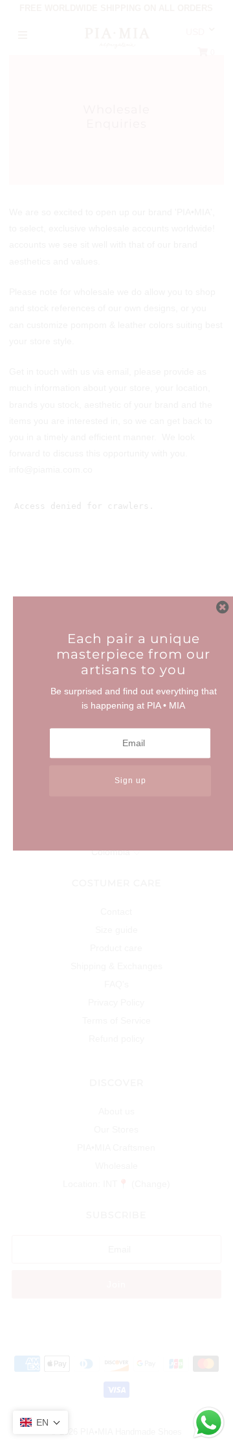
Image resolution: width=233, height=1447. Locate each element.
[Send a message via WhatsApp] (209, 1423)
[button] (40, 1422)
